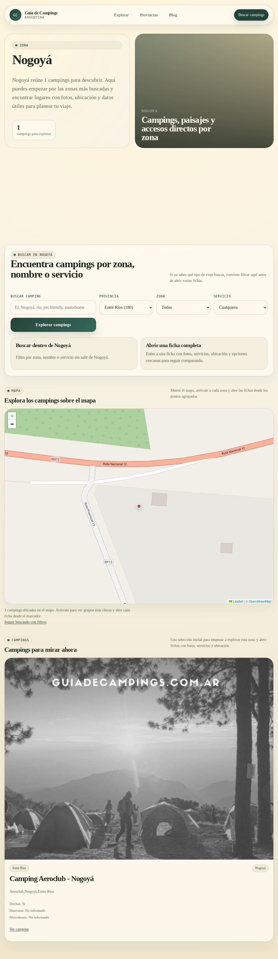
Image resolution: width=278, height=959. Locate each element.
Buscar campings (251, 15)
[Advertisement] (139, 196)
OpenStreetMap (260, 601)
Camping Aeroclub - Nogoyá (52, 878)
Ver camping (19, 929)
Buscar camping (26, 296)
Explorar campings (53, 324)
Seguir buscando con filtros (25, 622)
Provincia (109, 296)
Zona (160, 296)
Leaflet (237, 601)
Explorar (121, 15)
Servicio (222, 296)
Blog (173, 15)
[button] (139, 506)
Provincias (149, 15)
